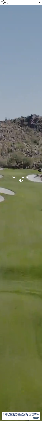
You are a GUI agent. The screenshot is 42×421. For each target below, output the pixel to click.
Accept (36, 417)
